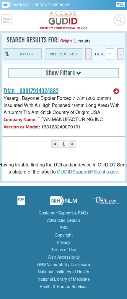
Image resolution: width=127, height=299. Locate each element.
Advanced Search (63, 220)
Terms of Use (63, 249)
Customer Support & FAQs (63, 213)
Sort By (26, 53)
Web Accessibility (64, 257)
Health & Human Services (63, 286)
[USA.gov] (105, 202)
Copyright (64, 235)
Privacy (63, 242)
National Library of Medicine (42, 4)
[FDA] (121, 4)
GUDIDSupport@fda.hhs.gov (87, 171)
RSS (63, 227)
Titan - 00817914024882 (31, 91)
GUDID (63, 20)
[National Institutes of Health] (7, 5)
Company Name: (20, 119)
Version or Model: (22, 127)
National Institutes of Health (63, 272)
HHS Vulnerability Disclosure (63, 264)
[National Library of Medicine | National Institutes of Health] (63, 202)
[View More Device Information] (116, 91)
